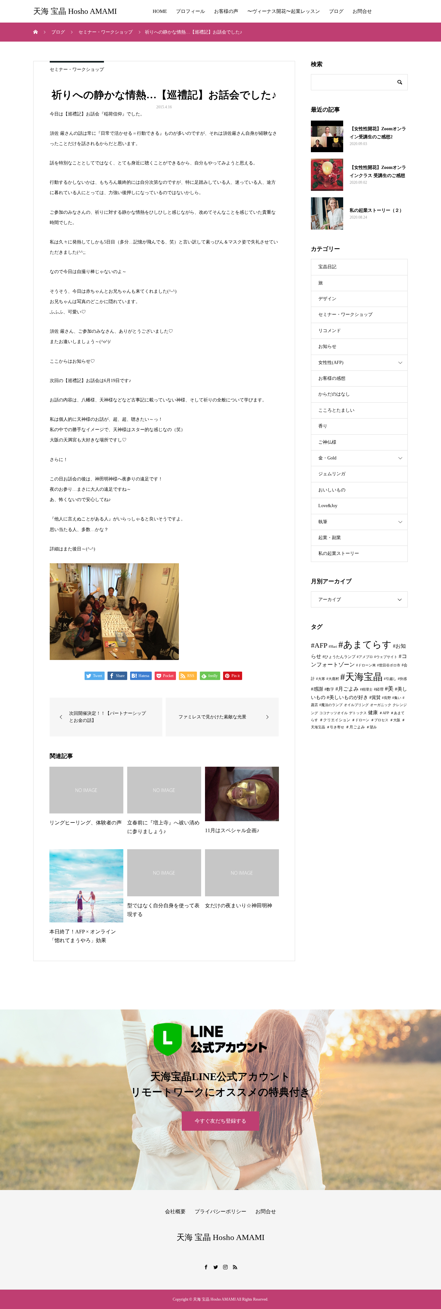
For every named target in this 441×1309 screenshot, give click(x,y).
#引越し (390, 679)
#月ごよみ (347, 689)
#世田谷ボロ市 (388, 665)
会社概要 (175, 1211)
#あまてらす (365, 644)
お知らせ (327, 346)
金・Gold (327, 458)
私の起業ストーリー (338, 553)
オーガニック (380, 705)
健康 (373, 712)
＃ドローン (360, 720)
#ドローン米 (366, 665)
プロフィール (190, 11)
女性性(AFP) (331, 362)
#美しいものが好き (347, 697)
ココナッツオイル (333, 713)
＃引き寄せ (335, 727)
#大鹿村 (332, 679)
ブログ (336, 11)
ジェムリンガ (331, 473)
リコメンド (329, 330)
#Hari (333, 646)
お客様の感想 (331, 378)
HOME (160, 11)
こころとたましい (336, 410)
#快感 (402, 679)
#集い (396, 698)
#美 (389, 688)
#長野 (386, 698)
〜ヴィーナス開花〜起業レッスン (283, 11)
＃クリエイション (334, 720)
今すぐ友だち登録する (220, 1121)
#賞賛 (375, 697)
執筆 (322, 521)
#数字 (329, 689)
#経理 (379, 689)
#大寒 (320, 679)
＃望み (371, 727)
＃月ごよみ (355, 727)
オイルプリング (356, 705)
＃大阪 (395, 720)
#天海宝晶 (361, 677)
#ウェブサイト (385, 657)
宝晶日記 (327, 266)
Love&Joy (327, 505)
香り (322, 426)
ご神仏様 (327, 442)
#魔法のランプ (331, 705)
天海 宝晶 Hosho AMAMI (75, 11)
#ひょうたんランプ (339, 656)
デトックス (358, 713)
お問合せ (362, 11)
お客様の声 (226, 11)
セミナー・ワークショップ (77, 69)
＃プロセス (379, 720)
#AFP (319, 645)
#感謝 (317, 689)
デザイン (327, 298)
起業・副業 (329, 537)
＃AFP (384, 713)
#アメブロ (365, 657)
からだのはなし (334, 394)
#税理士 (366, 689)
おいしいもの (331, 489)
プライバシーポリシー (220, 1211)
